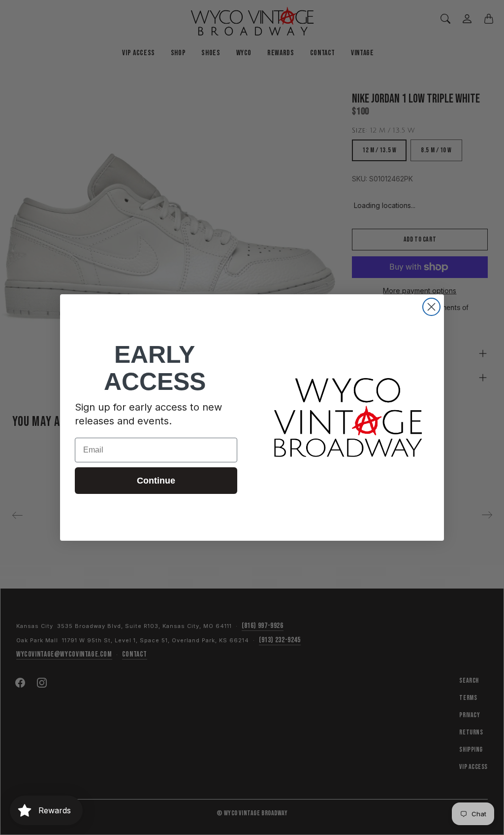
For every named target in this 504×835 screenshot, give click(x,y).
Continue (156, 481)
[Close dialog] (431, 306)
